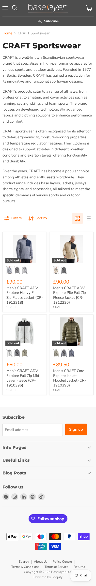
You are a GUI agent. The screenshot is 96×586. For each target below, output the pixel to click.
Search (24, 561)
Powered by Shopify (48, 577)
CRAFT (11, 307)
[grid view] (77, 218)
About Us (40, 561)
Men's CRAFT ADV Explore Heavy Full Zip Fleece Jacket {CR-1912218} (24, 295)
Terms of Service (56, 567)
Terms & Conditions (25, 567)
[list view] (88, 218)
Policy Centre (62, 561)
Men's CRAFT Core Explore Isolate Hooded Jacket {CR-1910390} (69, 378)
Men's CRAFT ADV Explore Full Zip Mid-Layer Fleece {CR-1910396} (23, 378)
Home (7, 33)
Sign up (76, 429)
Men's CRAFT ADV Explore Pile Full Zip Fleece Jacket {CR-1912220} (69, 295)
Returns (79, 567)
